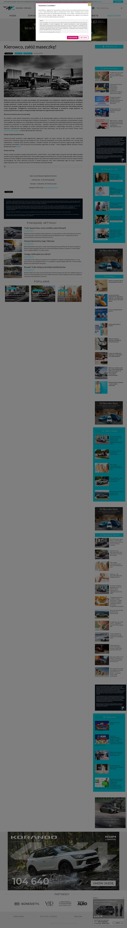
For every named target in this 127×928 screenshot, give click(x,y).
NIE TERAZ (84, 37)
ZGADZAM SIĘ (72, 37)
